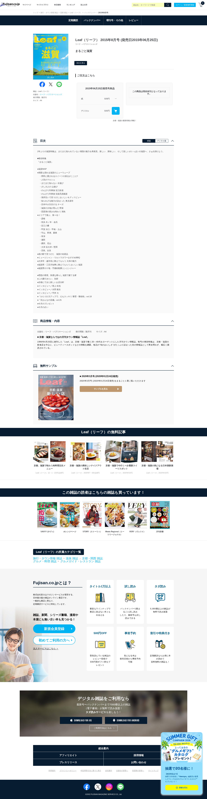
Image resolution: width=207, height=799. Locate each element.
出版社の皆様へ (122, 771)
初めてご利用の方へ (54, 640)
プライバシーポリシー (68, 771)
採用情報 (139, 755)
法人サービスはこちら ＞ (45, 648)
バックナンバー (90, 13)
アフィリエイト (68, 755)
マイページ (27, 5)
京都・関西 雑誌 (92, 558)
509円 (107, 99)
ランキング (70, 5)
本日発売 (57, 5)
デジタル (85, 111)
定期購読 (73, 20)
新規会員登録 (54, 629)
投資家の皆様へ (138, 771)
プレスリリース (68, 762)
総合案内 (103, 748)
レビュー (133, 20)
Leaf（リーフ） (76, 13)
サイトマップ (153, 771)
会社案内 (108, 771)
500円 (107, 111)
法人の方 (84, 5)
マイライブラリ (42, 5)
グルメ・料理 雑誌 (44, 561)
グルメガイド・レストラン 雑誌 (80, 561)
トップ (35, 13)
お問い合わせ (138, 762)
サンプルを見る (101, 389)
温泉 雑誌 (63, 13)
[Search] (167, 5)
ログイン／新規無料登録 (185, 5)
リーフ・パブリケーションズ (51, 94)
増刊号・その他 (114, 20)
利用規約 (52, 771)
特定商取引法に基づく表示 (91, 771)
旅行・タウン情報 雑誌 (49, 13)
